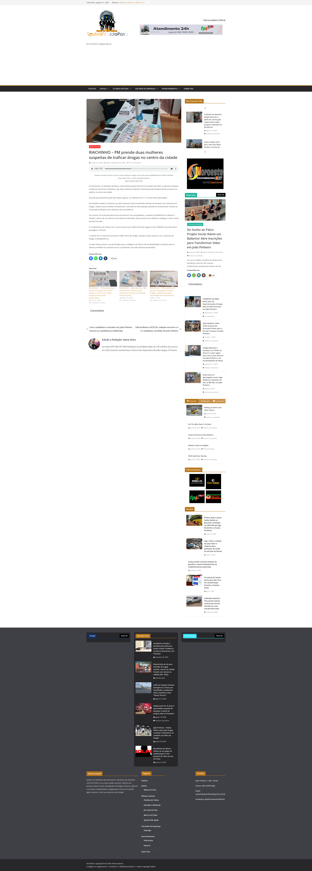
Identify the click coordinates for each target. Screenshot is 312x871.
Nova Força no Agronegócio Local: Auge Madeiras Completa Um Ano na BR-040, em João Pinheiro (213, 380)
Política (92, 88)
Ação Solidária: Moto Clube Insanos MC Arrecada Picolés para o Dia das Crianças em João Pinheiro (213, 328)
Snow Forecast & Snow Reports (200, 435)
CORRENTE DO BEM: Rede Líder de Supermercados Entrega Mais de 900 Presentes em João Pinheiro (212, 304)
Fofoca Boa (148, 840)
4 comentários (209, 316)
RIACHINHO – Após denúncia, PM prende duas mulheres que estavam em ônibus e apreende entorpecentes (132, 292)
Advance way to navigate (198, 445)
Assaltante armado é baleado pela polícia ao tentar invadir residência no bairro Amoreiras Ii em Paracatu (163, 648)
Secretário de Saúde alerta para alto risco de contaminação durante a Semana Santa (212, 582)
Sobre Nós (188, 88)
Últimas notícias (120, 88)
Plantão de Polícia (151, 800)
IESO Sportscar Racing (197, 456)
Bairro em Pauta (150, 815)
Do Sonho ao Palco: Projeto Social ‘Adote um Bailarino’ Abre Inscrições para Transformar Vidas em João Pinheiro (204, 238)
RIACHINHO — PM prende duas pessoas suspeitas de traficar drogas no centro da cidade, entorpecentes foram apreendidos (102, 293)
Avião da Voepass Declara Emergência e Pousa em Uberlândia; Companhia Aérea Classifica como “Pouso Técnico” (163, 690)
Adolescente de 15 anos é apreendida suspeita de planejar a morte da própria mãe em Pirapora (163, 710)
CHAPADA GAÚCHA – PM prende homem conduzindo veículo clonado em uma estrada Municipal (212, 603)
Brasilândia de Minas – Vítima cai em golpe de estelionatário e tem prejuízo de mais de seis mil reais (163, 753)
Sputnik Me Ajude (151, 820)
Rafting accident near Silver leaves (213, 408)
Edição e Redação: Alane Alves (115, 163)
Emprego (147, 830)
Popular (193, 401)
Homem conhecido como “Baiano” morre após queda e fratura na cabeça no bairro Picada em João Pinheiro (212, 145)
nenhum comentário (213, 131)
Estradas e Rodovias (152, 805)
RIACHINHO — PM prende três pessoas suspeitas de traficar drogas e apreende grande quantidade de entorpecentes (162, 292)
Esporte (147, 845)
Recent (206, 401)
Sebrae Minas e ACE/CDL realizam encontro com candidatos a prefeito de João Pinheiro (156, 329)
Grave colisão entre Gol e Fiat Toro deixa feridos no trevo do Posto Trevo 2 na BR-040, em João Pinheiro (213, 119)
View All (221, 195)
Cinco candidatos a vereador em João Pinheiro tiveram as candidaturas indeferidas (110, 329)
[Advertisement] (156, 67)
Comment (219, 401)
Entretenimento (169, 88)
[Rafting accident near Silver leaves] (194, 410)
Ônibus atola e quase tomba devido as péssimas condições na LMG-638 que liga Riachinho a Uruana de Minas (213, 524)
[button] (107, 88)
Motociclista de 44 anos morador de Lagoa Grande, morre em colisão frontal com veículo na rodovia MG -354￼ (164, 669)
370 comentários (209, 449)
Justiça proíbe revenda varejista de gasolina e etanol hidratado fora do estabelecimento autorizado (202, 564)
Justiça (103, 88)
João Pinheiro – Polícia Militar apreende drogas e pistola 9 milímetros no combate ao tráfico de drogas (163, 733)
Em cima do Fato (151, 810)
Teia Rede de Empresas (145, 88)
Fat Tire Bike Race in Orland (199, 424)
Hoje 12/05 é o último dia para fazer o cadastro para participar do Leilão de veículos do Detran (213, 546)
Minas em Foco (95, 147)
